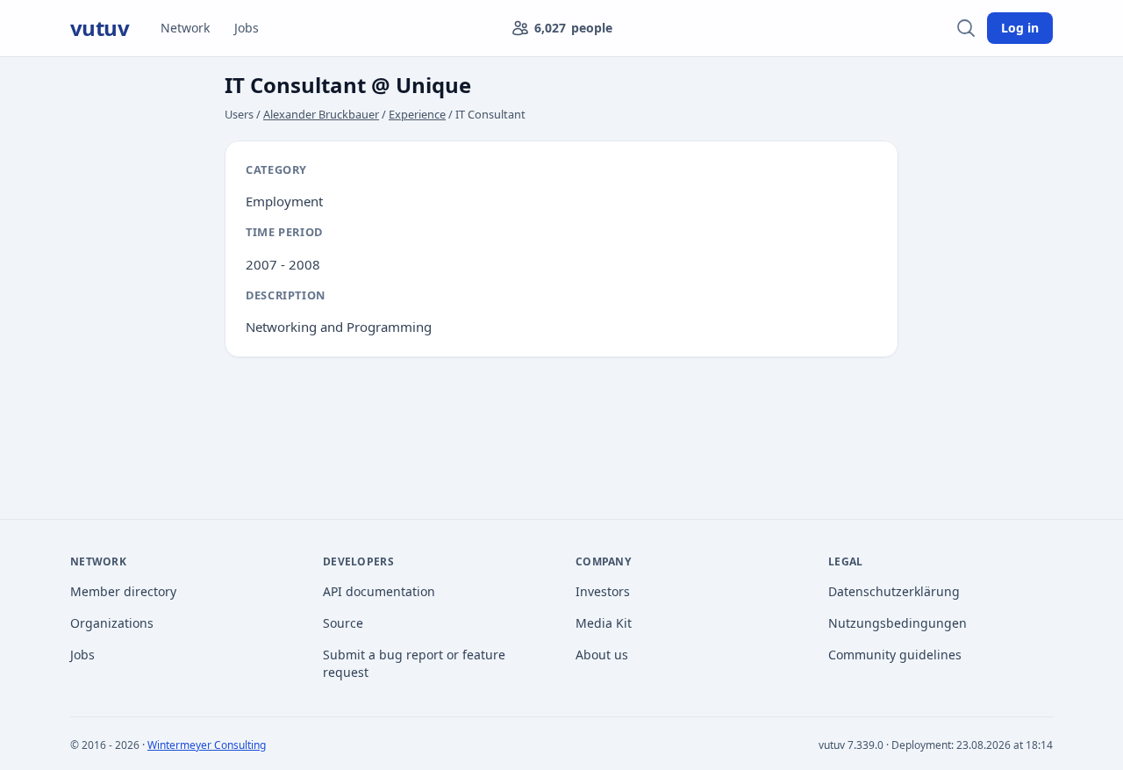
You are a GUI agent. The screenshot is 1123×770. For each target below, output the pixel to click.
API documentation (379, 591)
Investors (603, 591)
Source (343, 623)
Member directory (123, 591)
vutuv (99, 28)
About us (602, 654)
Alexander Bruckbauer (321, 114)
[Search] (966, 28)
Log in (1020, 27)
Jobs (246, 27)
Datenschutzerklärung (894, 591)
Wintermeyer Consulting (206, 745)
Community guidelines (895, 654)
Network (185, 27)
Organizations (112, 623)
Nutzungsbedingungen (897, 623)
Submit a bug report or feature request (414, 663)
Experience (417, 114)
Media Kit (604, 623)
